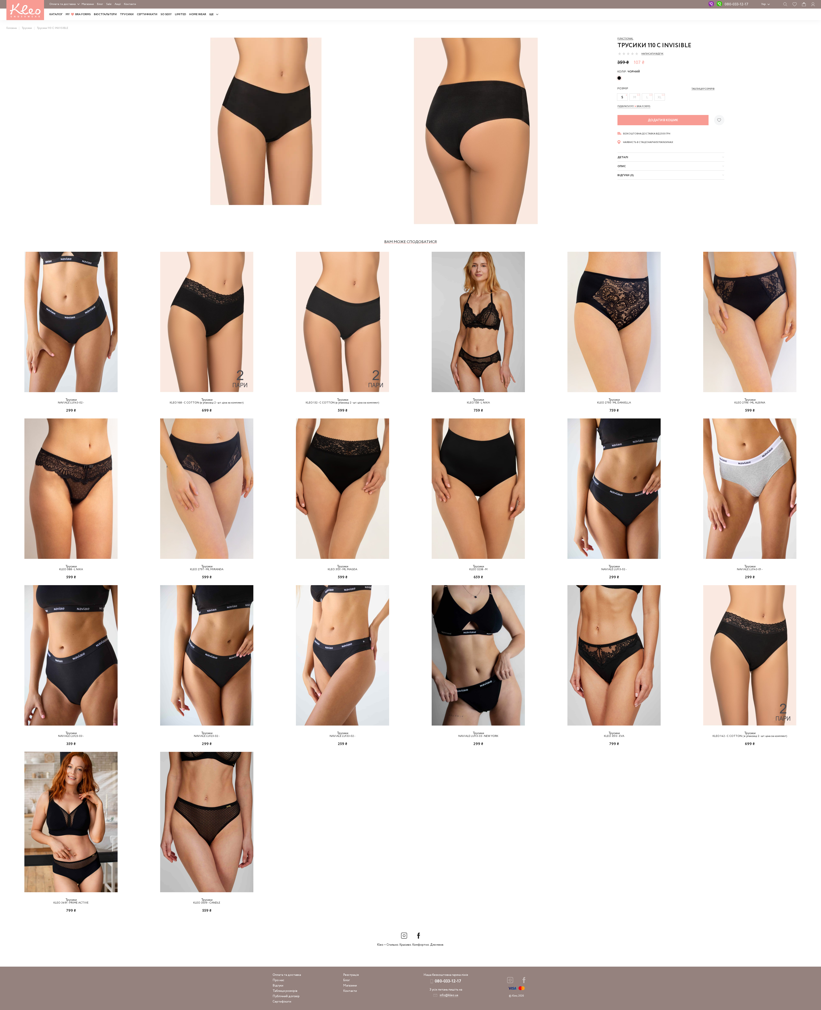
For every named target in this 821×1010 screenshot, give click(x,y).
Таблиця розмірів (285, 991)
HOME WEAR (197, 14)
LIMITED (180, 14)
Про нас (278, 980)
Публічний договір (286, 996)
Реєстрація (351, 975)
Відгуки (278, 985)
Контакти (130, 4)
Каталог (55, 14)
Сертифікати (147, 14)
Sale (108, 4)
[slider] (628, 53)
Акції (118, 4)
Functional (625, 38)
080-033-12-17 (736, 4)
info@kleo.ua (449, 995)
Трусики (127, 14)
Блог (100, 4)
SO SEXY (166, 14)
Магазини (88, 4)
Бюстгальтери (105, 14)
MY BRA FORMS (78, 14)
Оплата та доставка (62, 4)
